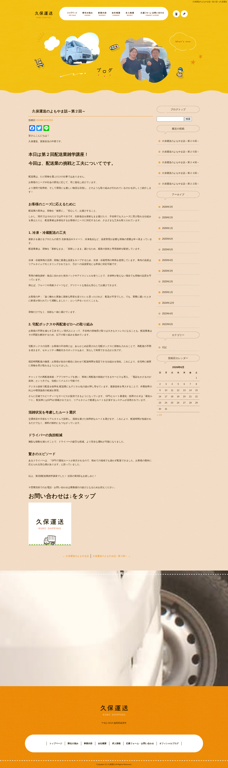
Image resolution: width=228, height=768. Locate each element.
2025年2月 (167, 281)
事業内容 (102, 14)
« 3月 (159, 415)
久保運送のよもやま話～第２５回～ (180, 151)
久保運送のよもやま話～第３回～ (111, 556)
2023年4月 (167, 313)
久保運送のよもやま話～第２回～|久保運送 (210, 2)
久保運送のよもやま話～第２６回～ (180, 141)
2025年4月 (167, 260)
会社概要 (115, 14)
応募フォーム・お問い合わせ (152, 14)
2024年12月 (168, 303)
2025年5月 (167, 249)
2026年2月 (167, 217)
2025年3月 (167, 271)
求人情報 (129, 14)
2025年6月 (167, 238)
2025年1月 (167, 292)
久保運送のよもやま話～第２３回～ (180, 173)
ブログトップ (178, 109)
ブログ (184, 14)
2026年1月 (167, 228)
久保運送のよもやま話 (76, 556)
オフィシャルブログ (169, 743)
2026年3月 (167, 206)
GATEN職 (176, 14)
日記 (164, 347)
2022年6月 (167, 324)
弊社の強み (87, 14)
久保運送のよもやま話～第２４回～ (180, 162)
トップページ (69, 14)
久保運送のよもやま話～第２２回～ (180, 183)
